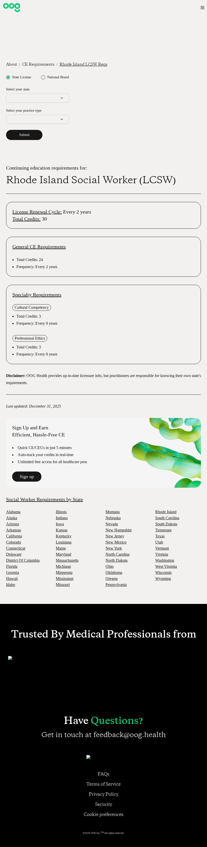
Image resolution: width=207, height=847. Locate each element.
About (11, 64)
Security (103, 805)
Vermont (162, 548)
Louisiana (63, 542)
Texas (160, 536)
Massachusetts (67, 560)
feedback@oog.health (129, 735)
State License (21, 77)
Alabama (13, 512)
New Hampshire (119, 530)
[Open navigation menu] (202, 7)
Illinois (61, 512)
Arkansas (13, 530)
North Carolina (118, 554)
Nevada (112, 524)
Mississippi (64, 578)
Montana (113, 512)
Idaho (10, 584)
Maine (61, 548)
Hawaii (12, 578)
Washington (164, 560)
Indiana (62, 518)
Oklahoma (114, 572)
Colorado (13, 542)
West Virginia (166, 566)
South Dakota (166, 524)
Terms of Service (103, 784)
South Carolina (167, 518)
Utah (159, 542)
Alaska (11, 518)
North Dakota (116, 560)
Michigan (63, 566)
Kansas (61, 530)
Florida (11, 566)
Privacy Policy (103, 794)
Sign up (27, 476)
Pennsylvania (116, 584)
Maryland (63, 554)
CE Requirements (38, 64)
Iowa (60, 524)
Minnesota (64, 572)
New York (114, 548)
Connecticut (15, 548)
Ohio (110, 566)
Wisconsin (163, 572)
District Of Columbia (23, 560)
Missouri (63, 584)
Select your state (18, 89)
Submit (24, 135)
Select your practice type (23, 110)
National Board (58, 77)
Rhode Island (165, 512)
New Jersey (115, 536)
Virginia (161, 554)
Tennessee (163, 530)
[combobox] (37, 98)
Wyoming (163, 578)
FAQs (103, 774)
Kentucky (63, 536)
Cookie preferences (103, 815)
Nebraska (113, 518)
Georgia (12, 572)
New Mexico (116, 542)
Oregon (112, 578)
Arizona (12, 524)
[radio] (8, 77)
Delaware (13, 554)
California (14, 536)
